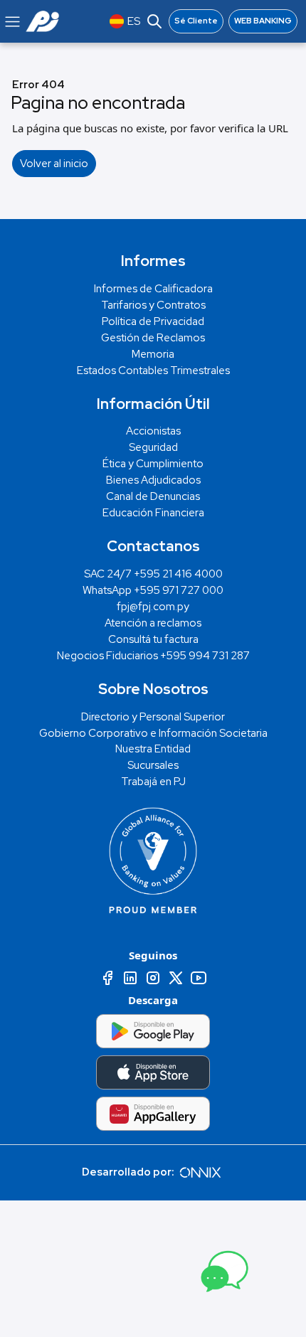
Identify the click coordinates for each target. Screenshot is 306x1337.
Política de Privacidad (153, 321)
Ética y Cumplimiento (153, 464)
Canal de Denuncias (153, 496)
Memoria (153, 354)
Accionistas (153, 431)
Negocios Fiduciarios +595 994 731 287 (153, 656)
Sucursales (153, 765)
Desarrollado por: (129, 1172)
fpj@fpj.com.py (153, 607)
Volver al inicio (54, 163)
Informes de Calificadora (153, 289)
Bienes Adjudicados (153, 480)
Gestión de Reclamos (153, 338)
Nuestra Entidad (153, 749)
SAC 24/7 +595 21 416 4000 (153, 574)
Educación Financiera (153, 513)
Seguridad (153, 447)
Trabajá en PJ (153, 781)
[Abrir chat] (222, 1275)
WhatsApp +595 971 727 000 (153, 590)
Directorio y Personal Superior (153, 717)
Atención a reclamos (153, 623)
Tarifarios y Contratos (153, 305)
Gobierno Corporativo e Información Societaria (153, 733)
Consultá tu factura (153, 639)
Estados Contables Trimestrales (153, 370)
